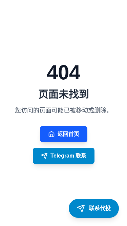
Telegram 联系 (68, 156)
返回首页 (68, 134)
